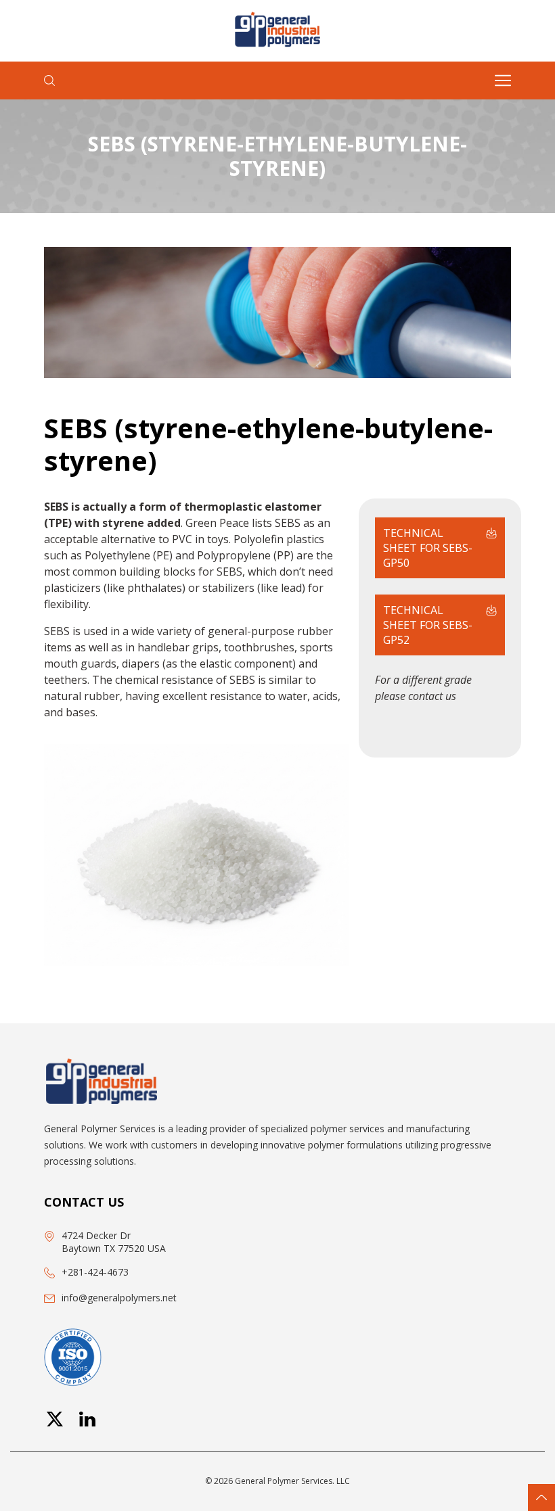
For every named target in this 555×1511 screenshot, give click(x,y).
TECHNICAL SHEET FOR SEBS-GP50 (427, 548)
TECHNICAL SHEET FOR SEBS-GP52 (427, 625)
